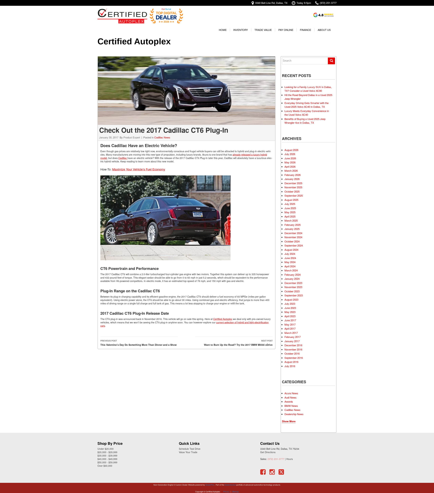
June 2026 (290, 158)
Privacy (226, 491)
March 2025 (291, 220)
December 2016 (293, 345)
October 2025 (292, 191)
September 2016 (293, 357)
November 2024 (293, 237)
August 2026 (291, 150)
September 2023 (293, 295)
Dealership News (293, 414)
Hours (289, 459)
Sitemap (235, 491)
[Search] (331, 61)
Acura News (291, 393)
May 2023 (289, 312)
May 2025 (289, 212)
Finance (305, 30)
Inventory (240, 30)
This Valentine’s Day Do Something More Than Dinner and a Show (138, 342)
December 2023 (293, 283)
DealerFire (209, 484)
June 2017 (290, 320)
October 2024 (292, 241)
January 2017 (292, 341)
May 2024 (289, 262)
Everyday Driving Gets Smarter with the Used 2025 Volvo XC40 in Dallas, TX (306, 105)
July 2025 (289, 204)
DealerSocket (230, 484)
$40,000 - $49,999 (107, 459)
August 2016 (291, 362)
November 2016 (293, 349)
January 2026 (292, 179)
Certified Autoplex (134, 41)
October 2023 (292, 291)
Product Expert (131, 137)
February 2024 (292, 274)
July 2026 (289, 154)
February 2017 (292, 337)
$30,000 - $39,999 (107, 455)
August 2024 (291, 249)
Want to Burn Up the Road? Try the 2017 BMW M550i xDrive (238, 342)
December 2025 (293, 183)
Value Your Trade (188, 452)
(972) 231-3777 (276, 459)
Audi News (290, 397)
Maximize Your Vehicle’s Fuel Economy (138, 169)
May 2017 (289, 324)
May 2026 (289, 162)
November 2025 (293, 187)
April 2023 (289, 316)
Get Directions (267, 452)
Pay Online (285, 30)
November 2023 (293, 287)
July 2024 (289, 253)
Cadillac (122, 158)
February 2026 (292, 175)
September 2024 (293, 245)
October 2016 (292, 353)
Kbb (299, 15)
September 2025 (293, 195)
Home (223, 30)
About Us (324, 30)
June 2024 (290, 258)
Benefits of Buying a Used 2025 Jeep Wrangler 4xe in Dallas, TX (305, 121)
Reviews (323, 15)
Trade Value (263, 30)
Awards (288, 401)
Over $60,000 (104, 465)
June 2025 (290, 208)
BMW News (291, 405)
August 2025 (291, 200)
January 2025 (292, 229)
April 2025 (289, 216)
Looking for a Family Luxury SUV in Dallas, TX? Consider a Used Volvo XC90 (308, 89)
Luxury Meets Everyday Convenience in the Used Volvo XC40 (306, 113)
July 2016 (289, 366)
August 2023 (291, 299)
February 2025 (292, 224)
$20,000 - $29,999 (107, 452)
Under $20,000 (105, 448)
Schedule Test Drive (189, 448)
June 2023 (290, 308)
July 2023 (289, 303)
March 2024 (291, 270)
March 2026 (291, 170)
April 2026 (289, 166)
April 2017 (289, 328)
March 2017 (291, 333)
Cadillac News (162, 137)
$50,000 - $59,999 (107, 462)
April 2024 (289, 266)
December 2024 (293, 233)
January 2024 (292, 278)
